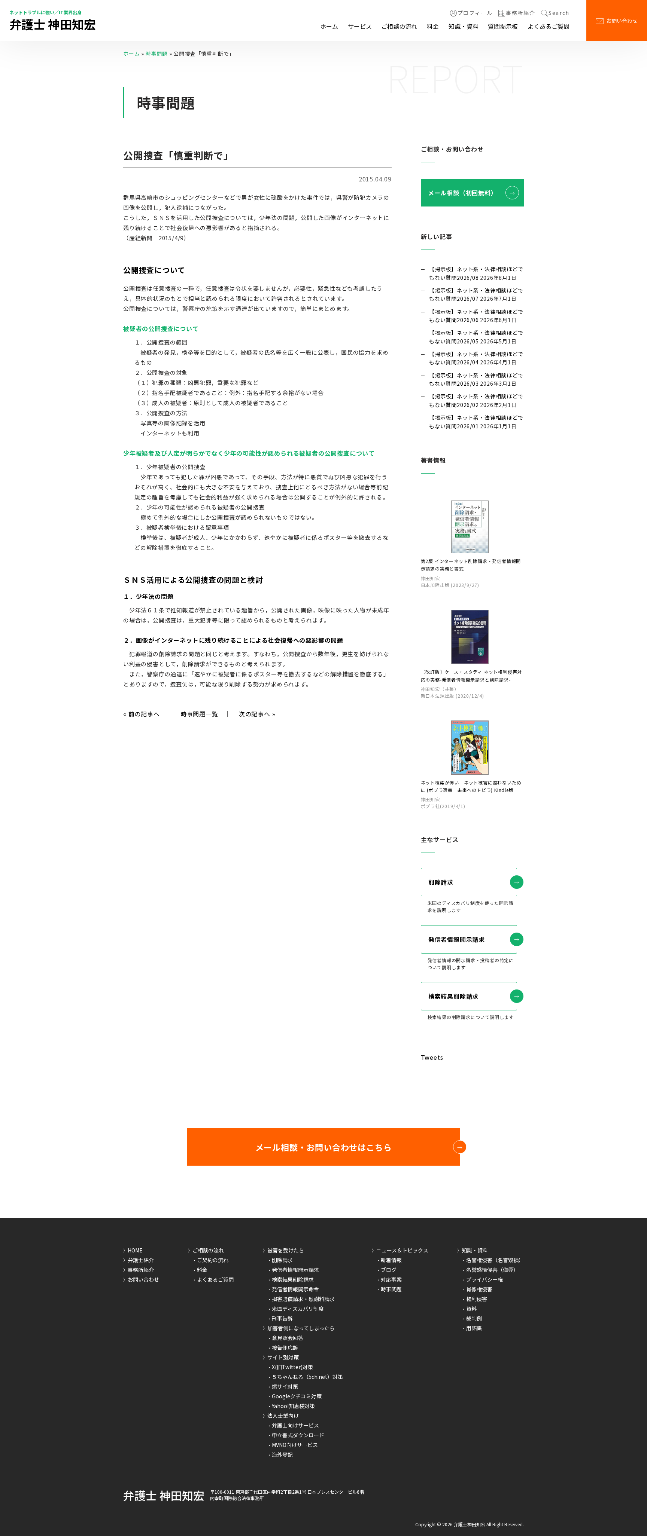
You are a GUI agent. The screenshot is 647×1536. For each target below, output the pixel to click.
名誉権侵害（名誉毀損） (495, 1260)
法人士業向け (283, 1415)
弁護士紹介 (141, 1260)
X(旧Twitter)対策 (292, 1367)
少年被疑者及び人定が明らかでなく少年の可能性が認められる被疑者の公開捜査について (249, 453)
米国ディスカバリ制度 (298, 1308)
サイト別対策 (283, 1357)
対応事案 (391, 1279)
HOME (135, 1250)
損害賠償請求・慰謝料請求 (303, 1299)
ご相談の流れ (399, 26)
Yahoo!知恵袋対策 (293, 1406)
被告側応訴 (285, 1347)
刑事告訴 (282, 1318)
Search (559, 13)
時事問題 (157, 53)
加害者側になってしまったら (301, 1328)
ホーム (329, 26)
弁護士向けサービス (295, 1425)
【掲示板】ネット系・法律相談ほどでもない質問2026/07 (476, 294)
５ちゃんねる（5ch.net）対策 (307, 1376)
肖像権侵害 (479, 1289)
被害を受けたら (285, 1250)
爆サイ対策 (285, 1386)
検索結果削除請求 (453, 996)
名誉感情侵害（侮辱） (492, 1269)
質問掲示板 (503, 26)
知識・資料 (464, 26)
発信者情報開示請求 (456, 939)
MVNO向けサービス (295, 1444)
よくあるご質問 (548, 26)
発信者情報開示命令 (295, 1289)
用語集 (474, 1328)
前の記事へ (141, 713)
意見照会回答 (287, 1337)
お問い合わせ (622, 20)
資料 (471, 1308)
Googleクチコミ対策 (297, 1396)
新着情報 (391, 1260)
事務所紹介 (520, 13)
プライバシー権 (484, 1279)
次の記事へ (257, 713)
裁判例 (474, 1318)
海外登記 (282, 1454)
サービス (360, 26)
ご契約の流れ (212, 1260)
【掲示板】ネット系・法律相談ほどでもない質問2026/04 (476, 358)
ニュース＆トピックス (402, 1250)
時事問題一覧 (199, 713)
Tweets (432, 1057)
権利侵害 (476, 1299)
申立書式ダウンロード (298, 1435)
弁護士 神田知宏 (52, 24)
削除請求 (440, 882)
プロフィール (475, 13)
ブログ (389, 1269)
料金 (433, 26)
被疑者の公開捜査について (161, 328)
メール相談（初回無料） (462, 192)
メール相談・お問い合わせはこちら (323, 1147)
